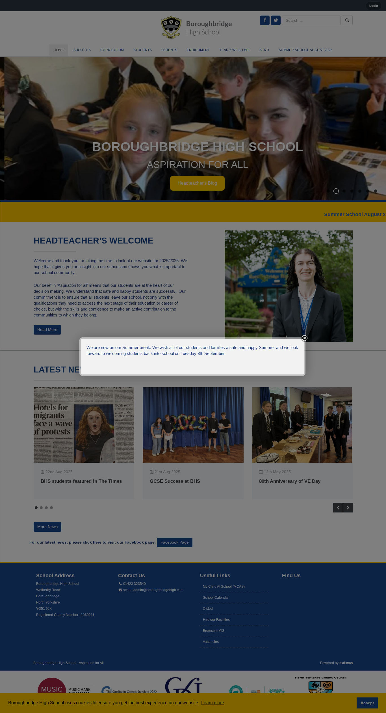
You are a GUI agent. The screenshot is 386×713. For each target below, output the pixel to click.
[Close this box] (304, 338)
